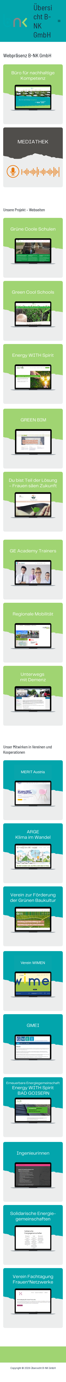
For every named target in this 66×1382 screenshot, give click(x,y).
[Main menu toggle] (59, 21)
